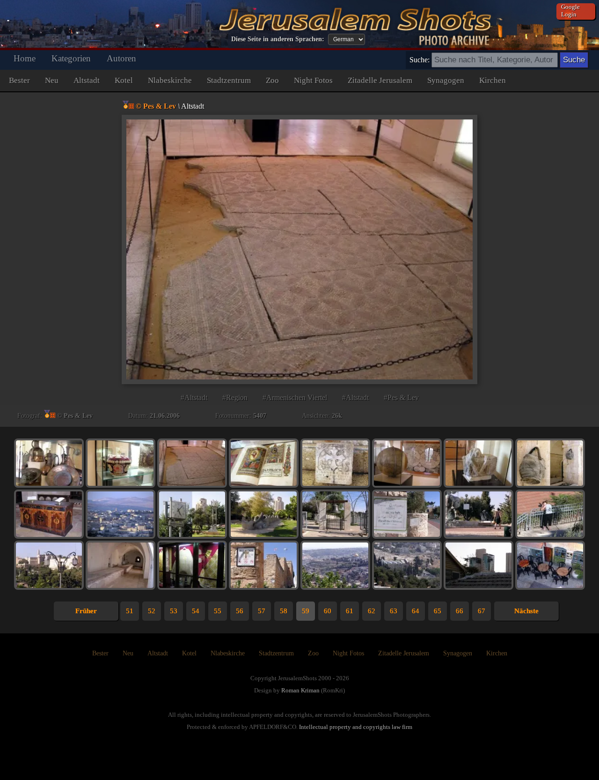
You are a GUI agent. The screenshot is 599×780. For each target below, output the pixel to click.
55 (217, 611)
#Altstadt (194, 397)
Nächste (526, 611)
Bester (19, 80)
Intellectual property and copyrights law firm (355, 726)
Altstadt (86, 80)
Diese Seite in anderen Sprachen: (277, 39)
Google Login (570, 10)
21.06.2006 (165, 415)
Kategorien (71, 58)
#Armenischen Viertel (295, 397)
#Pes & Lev (401, 397)
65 (437, 611)
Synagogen (445, 80)
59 (305, 611)
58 (283, 611)
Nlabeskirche (170, 80)
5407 (259, 415)
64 (415, 611)
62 (371, 611)
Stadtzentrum (229, 80)
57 (261, 611)
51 (129, 611)
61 (349, 611)
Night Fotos (313, 80)
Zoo (272, 80)
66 (459, 611)
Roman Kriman (300, 690)
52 (151, 611)
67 (481, 611)
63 (393, 611)
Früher (86, 611)
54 (195, 611)
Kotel (124, 80)
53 (173, 611)
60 (327, 611)
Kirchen (492, 80)
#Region (235, 397)
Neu (51, 80)
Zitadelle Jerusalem (380, 80)
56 (239, 611)
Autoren (121, 58)
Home (25, 58)
